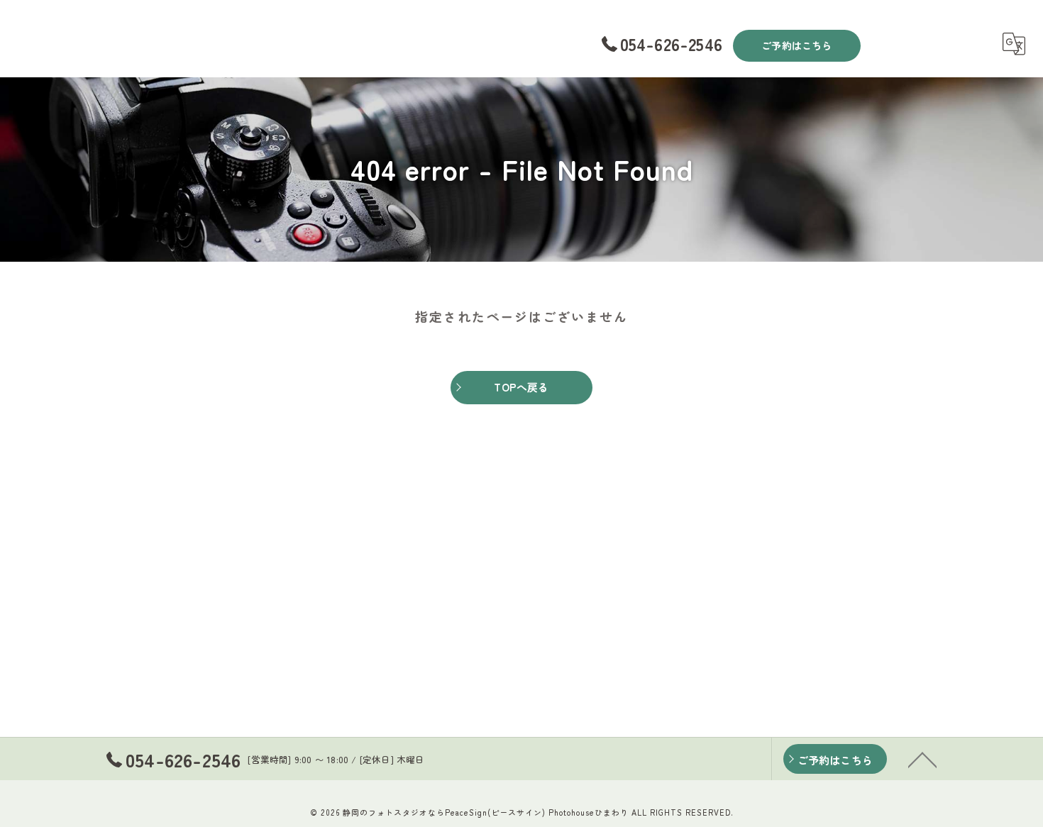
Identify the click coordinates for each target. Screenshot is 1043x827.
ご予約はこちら (796, 45)
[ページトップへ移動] (922, 759)
